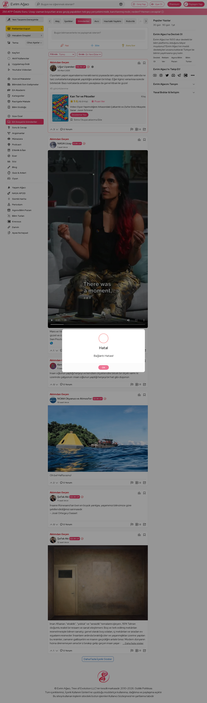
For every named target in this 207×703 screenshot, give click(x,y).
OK (103, 368)
